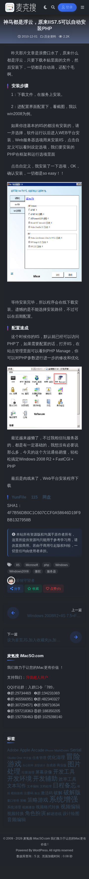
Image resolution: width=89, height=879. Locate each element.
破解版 (72, 792)
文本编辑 (33, 786)
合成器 (51, 765)
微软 (38, 571)
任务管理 (39, 758)
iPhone (49, 750)
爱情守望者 (25, 580)
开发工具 (64, 772)
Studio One (14, 758)
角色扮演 (35, 813)
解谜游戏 (54, 814)
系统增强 (63, 799)
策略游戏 (37, 800)
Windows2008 (19, 571)
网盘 (47, 497)
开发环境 (19, 778)
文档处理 (46, 786)
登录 (69, 7)
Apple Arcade (32, 750)
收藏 (35, 588)
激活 (37, 793)
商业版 (62, 765)
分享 (17, 588)
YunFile (19, 497)
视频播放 (28, 807)
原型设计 (39, 765)
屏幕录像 (43, 772)
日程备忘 (64, 785)
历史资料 (50, 36)
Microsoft (32, 565)
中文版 (27, 757)
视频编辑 (70, 806)
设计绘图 (71, 813)
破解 (58, 792)
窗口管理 (13, 800)
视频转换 (15, 813)
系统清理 (14, 807)
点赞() (55, 588)
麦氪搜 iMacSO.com (37, 838)
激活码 (47, 793)
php (46, 565)
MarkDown (61, 750)
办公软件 (27, 765)
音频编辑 (16, 819)
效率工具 (67, 779)
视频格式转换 (48, 807)
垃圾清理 (28, 772)
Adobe (13, 750)
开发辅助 (45, 778)
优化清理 (56, 757)
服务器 (51, 571)
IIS (18, 565)
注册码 (28, 793)
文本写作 (16, 785)
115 (34, 497)
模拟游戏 (17, 793)
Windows (61, 565)
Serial (75, 750)
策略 (23, 800)
